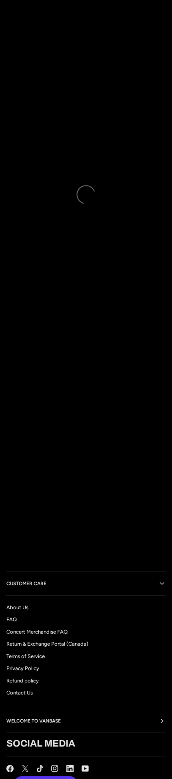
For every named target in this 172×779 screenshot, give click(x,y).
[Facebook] (10, 768)
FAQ (11, 619)
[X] (25, 768)
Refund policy (22, 681)
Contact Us (19, 693)
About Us (17, 607)
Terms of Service (25, 656)
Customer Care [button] (26, 583)
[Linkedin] (70, 768)
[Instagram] (54, 768)
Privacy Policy (22, 668)
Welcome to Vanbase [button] (33, 721)
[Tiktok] (40, 768)
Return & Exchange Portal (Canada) (47, 644)
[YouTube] (85, 768)
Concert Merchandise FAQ (37, 632)
